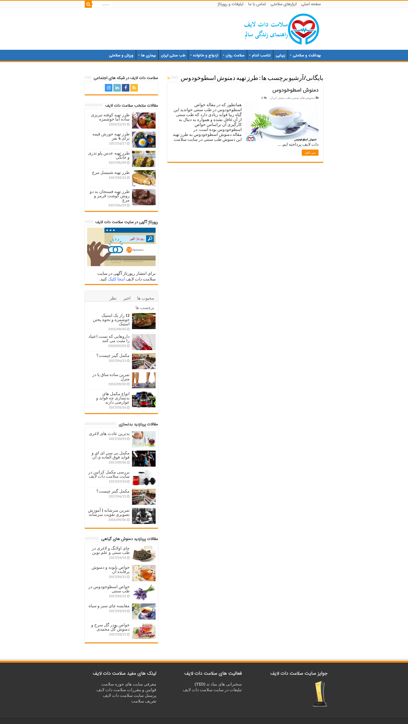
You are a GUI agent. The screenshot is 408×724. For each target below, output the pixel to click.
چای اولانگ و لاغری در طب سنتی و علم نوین (111, 550)
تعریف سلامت (143, 701)
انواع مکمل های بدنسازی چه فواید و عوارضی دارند (113, 398)
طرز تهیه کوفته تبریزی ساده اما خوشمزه (110, 117)
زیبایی (280, 55)
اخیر (127, 298)
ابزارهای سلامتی (284, 4)
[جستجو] (88, 4)
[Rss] (134, 88)
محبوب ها (145, 298)
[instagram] (108, 88)
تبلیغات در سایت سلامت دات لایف (212, 689)
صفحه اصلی (311, 4)
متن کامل (310, 152)
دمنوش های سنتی (303, 98)
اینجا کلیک (116, 279)
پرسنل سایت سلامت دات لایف (129, 695)
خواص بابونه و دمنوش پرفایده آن (111, 569)
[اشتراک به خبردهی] (168, 78)
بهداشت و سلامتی (307, 55)
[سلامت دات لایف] (282, 28)
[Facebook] (125, 88)
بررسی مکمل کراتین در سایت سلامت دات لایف (109, 474)
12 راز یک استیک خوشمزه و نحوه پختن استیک (111, 319)
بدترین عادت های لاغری (109, 433)
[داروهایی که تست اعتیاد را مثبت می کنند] (144, 342)
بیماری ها (148, 55)
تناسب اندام (261, 55)
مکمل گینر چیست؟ (113, 355)
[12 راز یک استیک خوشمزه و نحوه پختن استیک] (144, 321)
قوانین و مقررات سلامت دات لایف (126, 689)
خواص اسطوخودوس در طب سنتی (109, 589)
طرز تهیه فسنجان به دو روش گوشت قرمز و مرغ (110, 195)
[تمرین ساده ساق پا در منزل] (144, 380)
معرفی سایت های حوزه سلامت (128, 684)
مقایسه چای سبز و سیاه (109, 605)
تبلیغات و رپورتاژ (230, 4)
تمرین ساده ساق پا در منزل (111, 376)
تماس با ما (257, 4)
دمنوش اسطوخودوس (295, 90)
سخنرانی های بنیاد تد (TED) (218, 684)
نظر (113, 298)
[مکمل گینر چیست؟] (144, 361)
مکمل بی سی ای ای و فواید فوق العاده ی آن (111, 455)
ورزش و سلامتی (121, 55)
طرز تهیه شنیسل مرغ (111, 172)
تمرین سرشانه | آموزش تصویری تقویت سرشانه (109, 512)
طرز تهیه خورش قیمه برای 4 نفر (111, 136)
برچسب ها (145, 307)
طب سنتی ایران (173, 55)
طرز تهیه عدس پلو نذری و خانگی (109, 155)
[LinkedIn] (117, 88)
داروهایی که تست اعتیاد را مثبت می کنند (109, 338)
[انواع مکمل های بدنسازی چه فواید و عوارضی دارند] (144, 399)
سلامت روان (235, 55)
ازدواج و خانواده (205, 55)
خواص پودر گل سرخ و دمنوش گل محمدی (110, 627)
